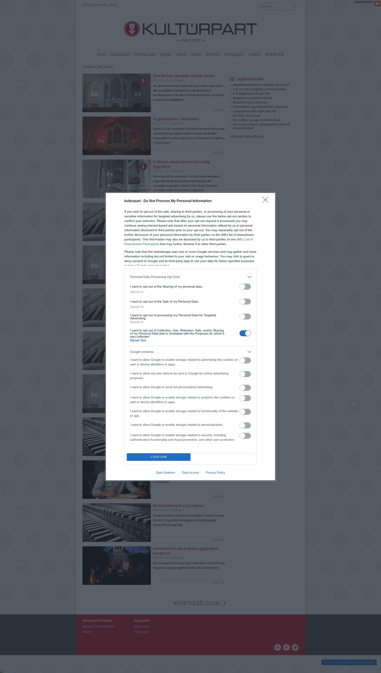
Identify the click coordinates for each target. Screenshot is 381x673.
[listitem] (190, 277)
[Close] (267, 201)
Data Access (190, 472)
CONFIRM (159, 457)
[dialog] (190, 337)
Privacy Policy (215, 472)
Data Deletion (165, 472)
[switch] (245, 287)
